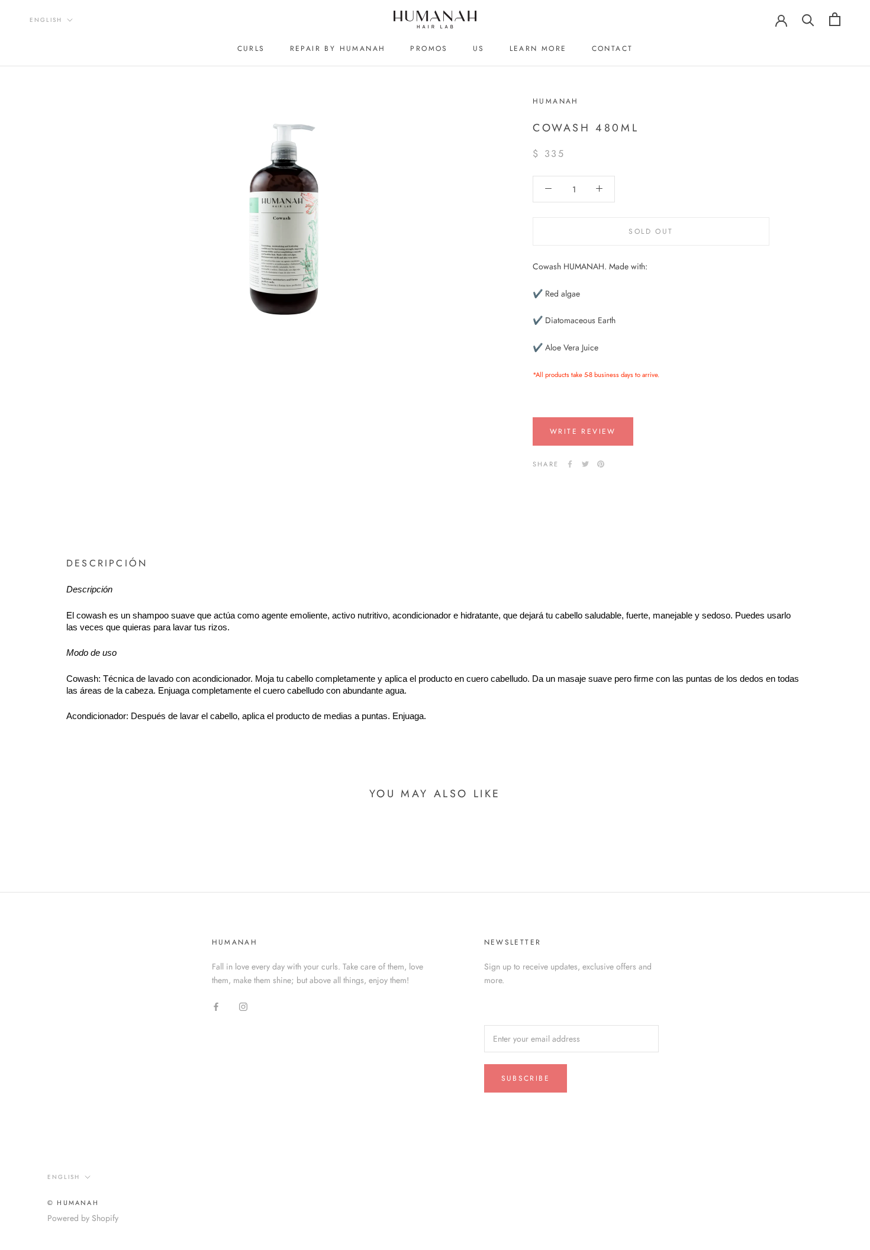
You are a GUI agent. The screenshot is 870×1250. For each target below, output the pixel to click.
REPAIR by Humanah (338, 48)
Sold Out (651, 230)
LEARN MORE (538, 48)
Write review (583, 431)
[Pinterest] (600, 464)
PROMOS (428, 48)
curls (251, 48)
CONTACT (612, 48)
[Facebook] (569, 464)
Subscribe (525, 1078)
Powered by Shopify (82, 1218)
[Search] (808, 19)
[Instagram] (243, 1006)
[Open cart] (834, 19)
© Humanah (73, 1202)
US (479, 48)
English (46, 19)
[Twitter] (585, 464)
